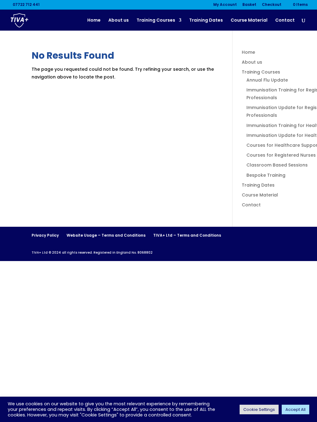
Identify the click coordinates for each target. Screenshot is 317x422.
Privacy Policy (45, 235)
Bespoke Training (265, 175)
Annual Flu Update (267, 80)
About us (118, 20)
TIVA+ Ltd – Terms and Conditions (187, 235)
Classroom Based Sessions (277, 165)
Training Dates (206, 20)
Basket (249, 5)
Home (94, 20)
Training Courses (156, 20)
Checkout (271, 5)
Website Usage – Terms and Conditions (106, 235)
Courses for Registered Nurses (281, 155)
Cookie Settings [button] (259, 409)
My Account (225, 5)
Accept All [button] (295, 409)
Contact (285, 20)
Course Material (249, 20)
